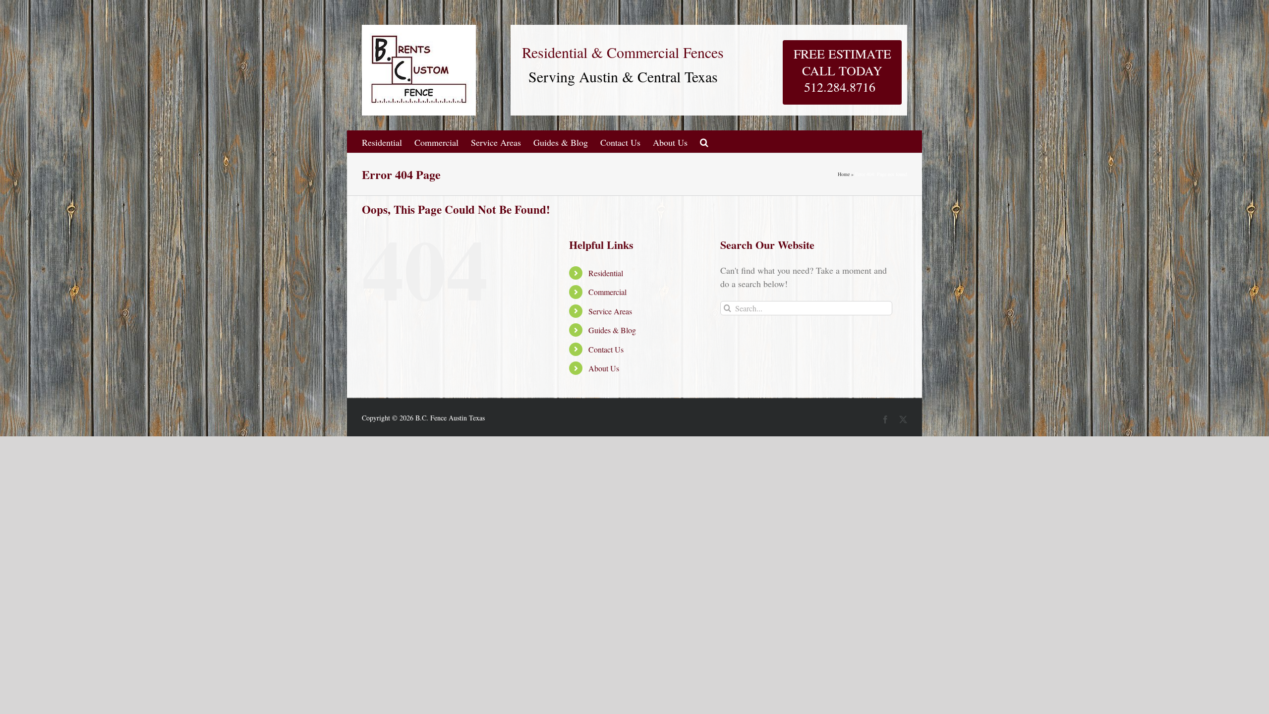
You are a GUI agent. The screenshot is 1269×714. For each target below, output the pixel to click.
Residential (605, 273)
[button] (704, 141)
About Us (603, 368)
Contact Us (606, 349)
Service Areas (610, 311)
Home (844, 174)
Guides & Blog (612, 330)
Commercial (607, 292)
